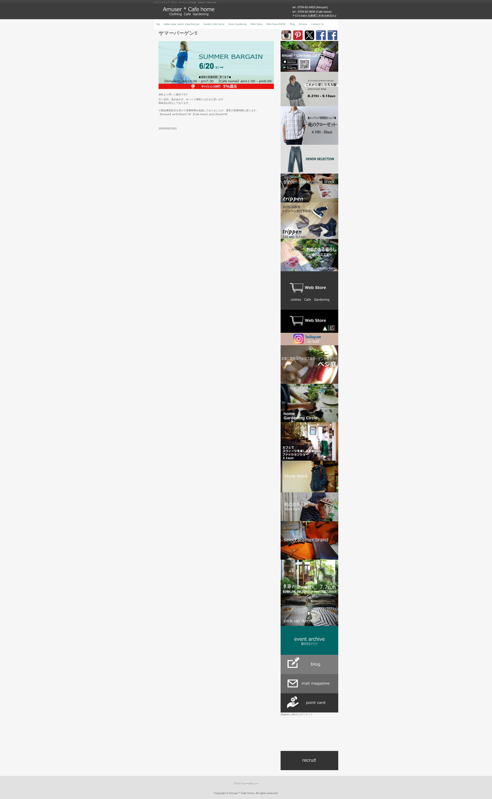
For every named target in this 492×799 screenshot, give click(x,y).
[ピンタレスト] (298, 35)
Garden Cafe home (213, 24)
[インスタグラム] (286, 35)
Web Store (256, 24)
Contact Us (317, 24)
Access (303, 24)
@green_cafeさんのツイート (297, 714)
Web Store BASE (276, 24)
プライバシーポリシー (246, 783)
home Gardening (237, 24)
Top (158, 24)
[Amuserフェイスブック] (321, 35)
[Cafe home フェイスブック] (332, 35)
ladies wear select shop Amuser (181, 24)
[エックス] (309, 35)
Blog (292, 24)
